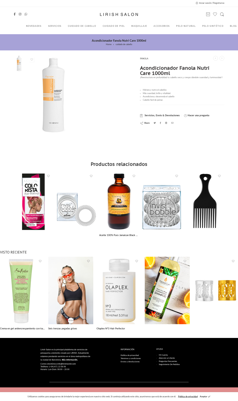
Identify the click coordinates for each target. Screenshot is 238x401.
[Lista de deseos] (31, 59)
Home (109, 44)
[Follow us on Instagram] (20, 14)
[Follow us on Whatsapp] (26, 14)
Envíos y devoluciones (130, 362)
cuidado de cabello (124, 44)
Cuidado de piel (114, 26)
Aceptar (203, 397)
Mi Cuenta (163, 355)
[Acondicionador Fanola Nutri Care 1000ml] (19, 63)
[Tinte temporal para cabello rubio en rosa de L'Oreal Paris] (33, 201)
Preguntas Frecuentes (168, 361)
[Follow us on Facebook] (15, 14)
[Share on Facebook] (160, 123)
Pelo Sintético (212, 26)
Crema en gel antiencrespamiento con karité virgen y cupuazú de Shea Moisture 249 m (22, 328)
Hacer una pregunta (198, 115)
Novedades (34, 26)
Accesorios (161, 26)
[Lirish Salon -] (119, 14)
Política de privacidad (130, 355)
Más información (69, 360)
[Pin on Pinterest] (166, 123)
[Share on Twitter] (155, 123)
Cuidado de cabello (82, 26)
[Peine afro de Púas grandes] (204, 201)
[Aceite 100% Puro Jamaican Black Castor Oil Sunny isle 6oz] (119, 201)
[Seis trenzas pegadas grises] (70, 290)
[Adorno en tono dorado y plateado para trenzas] (215, 290)
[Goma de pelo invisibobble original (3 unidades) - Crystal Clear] (161, 201)
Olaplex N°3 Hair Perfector (110, 328)
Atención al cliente (167, 358)
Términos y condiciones (131, 358)
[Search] (222, 14)
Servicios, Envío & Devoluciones (161, 115)
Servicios (55, 26)
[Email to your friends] (172, 123)
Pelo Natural (186, 26)
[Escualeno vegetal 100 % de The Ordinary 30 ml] (215, 58)
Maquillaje (139, 26)
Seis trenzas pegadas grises (62, 328)
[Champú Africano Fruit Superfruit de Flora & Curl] (222, 58)
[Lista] (208, 14)
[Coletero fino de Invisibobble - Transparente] (76, 201)
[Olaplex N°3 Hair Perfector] (119, 290)
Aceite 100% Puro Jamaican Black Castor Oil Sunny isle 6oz (119, 235)
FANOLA (144, 59)
